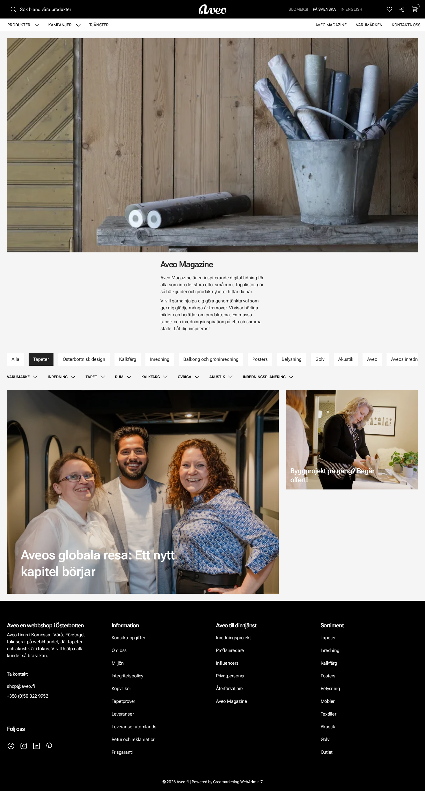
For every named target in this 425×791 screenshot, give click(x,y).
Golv (319, 359)
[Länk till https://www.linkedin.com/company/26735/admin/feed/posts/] (36, 746)
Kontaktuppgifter (128, 637)
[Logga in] (402, 9)
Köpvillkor (122, 688)
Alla (15, 359)
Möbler (328, 701)
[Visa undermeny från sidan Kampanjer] (78, 25)
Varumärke (18, 377)
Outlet (327, 752)
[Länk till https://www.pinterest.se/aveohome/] (49, 746)
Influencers (227, 663)
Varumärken (369, 25)
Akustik (345, 359)
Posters (260, 359)
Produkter (19, 25)
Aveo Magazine (331, 25)
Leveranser (123, 714)
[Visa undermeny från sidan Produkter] (37, 25)
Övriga (184, 377)
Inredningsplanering (264, 377)
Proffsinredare (230, 650)
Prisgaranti (122, 752)
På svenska (324, 9)
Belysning (292, 359)
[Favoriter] (389, 9)
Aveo (372, 359)
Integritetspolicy (127, 676)
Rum (119, 377)
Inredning (159, 359)
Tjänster (99, 25)
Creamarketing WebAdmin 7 (238, 781)
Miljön (118, 663)
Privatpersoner (230, 676)
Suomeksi (298, 9)
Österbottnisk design (84, 359)
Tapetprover (123, 701)
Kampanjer (60, 25)
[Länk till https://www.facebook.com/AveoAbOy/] (11, 746)
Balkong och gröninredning (211, 359)
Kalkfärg (127, 359)
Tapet (91, 377)
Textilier (328, 714)
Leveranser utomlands (134, 726)
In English (351, 9)
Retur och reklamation (134, 739)
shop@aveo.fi (21, 686)
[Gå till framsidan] (212, 9)
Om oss (119, 650)
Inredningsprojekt (233, 637)
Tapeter (41, 359)
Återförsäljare (229, 688)
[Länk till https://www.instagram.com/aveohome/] (23, 746)
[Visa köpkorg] (415, 9)
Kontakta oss (406, 25)
